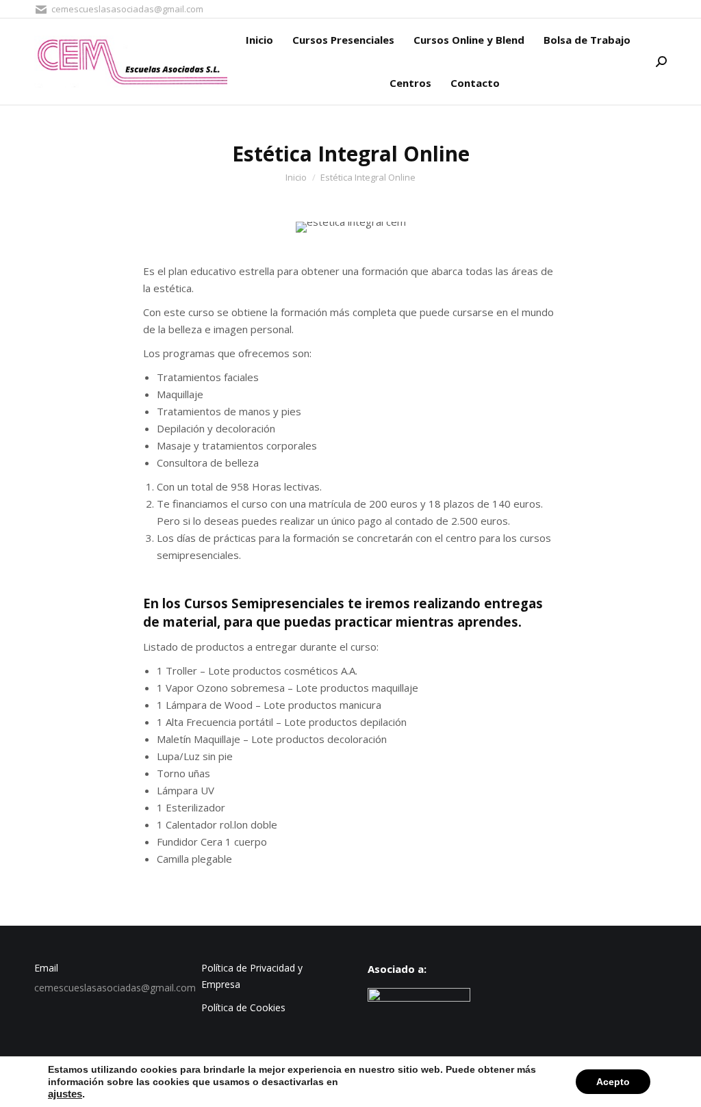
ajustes (65, 1094)
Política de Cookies (243, 1007)
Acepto (613, 1081)
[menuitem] (259, 40)
